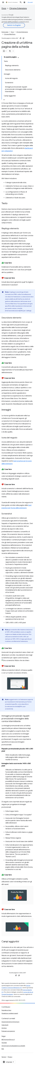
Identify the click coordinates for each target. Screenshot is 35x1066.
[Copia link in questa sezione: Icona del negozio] (19, 438)
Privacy (10, 1057)
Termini (4, 1057)
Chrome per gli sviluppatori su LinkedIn (13, 1046)
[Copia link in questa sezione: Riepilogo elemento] (21, 229)
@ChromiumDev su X (8, 1039)
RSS (3, 1049)
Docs (4, 8)
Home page (5, 32)
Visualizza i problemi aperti (10, 1013)
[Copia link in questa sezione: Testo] (9, 203)
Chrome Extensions (18, 8)
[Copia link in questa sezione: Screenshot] (14, 514)
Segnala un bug (6, 1010)
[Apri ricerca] (21, 2)
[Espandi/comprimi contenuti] (18, 57)
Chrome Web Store (9, 34)
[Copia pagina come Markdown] (10, 51)
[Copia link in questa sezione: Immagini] (13, 410)
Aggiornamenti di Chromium (10, 1022)
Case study (5, 1025)
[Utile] (20, 38)
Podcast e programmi (8, 1031)
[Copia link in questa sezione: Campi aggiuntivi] (21, 942)
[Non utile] (23, 38)
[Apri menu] (3, 2)
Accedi (30, 2)
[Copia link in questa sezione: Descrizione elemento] (23, 318)
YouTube (4, 1042)
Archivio (4, 1028)
